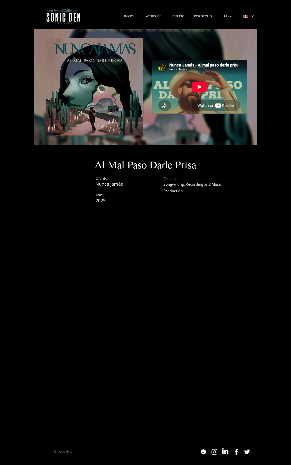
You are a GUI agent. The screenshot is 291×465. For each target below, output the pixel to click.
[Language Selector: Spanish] (248, 16)
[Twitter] (247, 452)
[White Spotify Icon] (203, 452)
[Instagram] (214, 452)
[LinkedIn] (225, 452)
